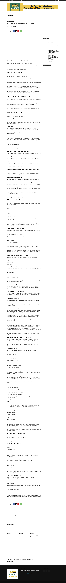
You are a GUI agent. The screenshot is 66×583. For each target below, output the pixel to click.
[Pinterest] (18, 31)
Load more (50, 61)
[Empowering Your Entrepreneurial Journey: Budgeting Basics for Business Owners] (45, 56)
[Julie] (7, 28)
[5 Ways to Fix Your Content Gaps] (12, 530)
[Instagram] (54, 0)
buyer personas (22, 218)
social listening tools (19, 210)
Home (8, 20)
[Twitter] (46, 571)
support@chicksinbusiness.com (29, 573)
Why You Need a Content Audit (53, 45)
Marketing (10, 20)
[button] (57, 17)
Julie (9, 28)
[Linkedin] (49, 571)
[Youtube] (58, 0)
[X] (55, 0)
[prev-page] (7, 539)
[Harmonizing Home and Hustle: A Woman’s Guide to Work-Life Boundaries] (35, 530)
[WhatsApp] (21, 31)
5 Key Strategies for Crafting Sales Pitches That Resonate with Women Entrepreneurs (53, 51)
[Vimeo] (56, 0)
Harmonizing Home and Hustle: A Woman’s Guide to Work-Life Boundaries (34, 536)
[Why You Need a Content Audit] (24, 530)
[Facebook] (52, 0)
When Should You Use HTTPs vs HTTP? (13, 510)
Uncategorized (12, 21)
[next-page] (9, 539)
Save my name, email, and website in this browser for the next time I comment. (20, 559)
